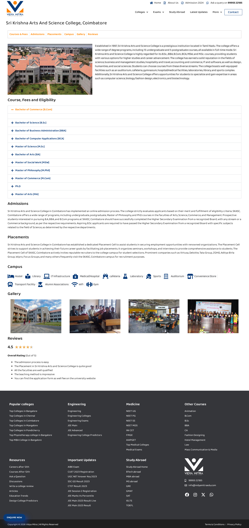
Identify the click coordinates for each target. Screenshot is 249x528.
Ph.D (18, 186)
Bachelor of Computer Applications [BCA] (39, 138)
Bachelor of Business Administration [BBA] (40, 131)
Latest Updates (199, 12)
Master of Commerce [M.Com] (32, 178)
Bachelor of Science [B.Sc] (30, 123)
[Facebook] (187, 495)
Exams (157, 12)
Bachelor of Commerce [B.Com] (33, 109)
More (216, 12)
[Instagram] (195, 495)
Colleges (140, 12)
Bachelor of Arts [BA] (27, 154)
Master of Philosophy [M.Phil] (32, 170)
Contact (233, 12)
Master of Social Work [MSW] (32, 162)
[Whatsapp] (211, 495)
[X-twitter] (203, 495)
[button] (141, 12)
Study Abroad (177, 12)
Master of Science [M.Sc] (30, 146)
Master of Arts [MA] (27, 194)
